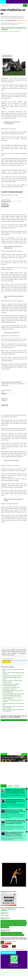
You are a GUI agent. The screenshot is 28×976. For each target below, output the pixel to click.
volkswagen (23, 920)
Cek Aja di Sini (4, 405)
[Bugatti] (5, 947)
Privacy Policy (15, 949)
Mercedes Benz (15, 925)
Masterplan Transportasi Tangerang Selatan (12, 680)
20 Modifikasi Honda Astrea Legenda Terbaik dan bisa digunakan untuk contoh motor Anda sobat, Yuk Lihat (14, 791)
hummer (6, 927)
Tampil (9, 56)
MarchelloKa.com (17, 964)
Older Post (24, 754)
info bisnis (11, 932)
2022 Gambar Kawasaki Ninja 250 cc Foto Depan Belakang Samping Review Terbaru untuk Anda (15, 801)
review (16, 31)
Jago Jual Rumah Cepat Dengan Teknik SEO (12, 675)
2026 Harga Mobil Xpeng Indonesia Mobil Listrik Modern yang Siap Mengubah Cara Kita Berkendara (14, 834)
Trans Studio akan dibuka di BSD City (11, 687)
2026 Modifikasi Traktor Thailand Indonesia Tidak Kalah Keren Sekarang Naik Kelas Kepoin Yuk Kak (15, 811)
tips (19, 31)
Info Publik (4, 932)
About (2, 949)
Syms (24, 925)
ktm (21, 925)
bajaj (2, 927)
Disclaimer (21, 949)
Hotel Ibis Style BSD (7, 682)
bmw (2, 920)
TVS (2, 925)
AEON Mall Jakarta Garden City (9, 689)
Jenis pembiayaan (5, 199)
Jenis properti (4, 203)
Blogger (16, 966)
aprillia (13, 920)
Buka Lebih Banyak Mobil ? (9, 952)
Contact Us (20, 949)
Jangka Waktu (4, 398)
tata (5, 925)
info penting (18, 932)
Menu (3, 1)
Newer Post (3, 754)
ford (17, 920)
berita (12, 31)
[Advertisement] (14, 43)
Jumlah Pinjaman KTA (6, 390)
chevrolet (7, 920)
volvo (9, 925)
